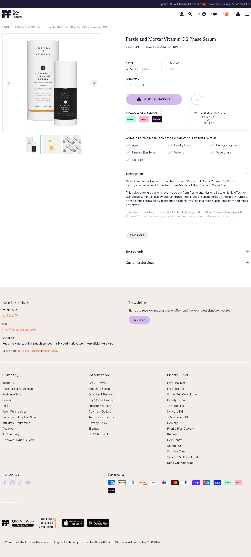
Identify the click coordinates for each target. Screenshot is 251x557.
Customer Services (140, 263)
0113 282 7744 (11, 315)
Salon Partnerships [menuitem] (14, 411)
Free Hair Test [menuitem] (176, 389)
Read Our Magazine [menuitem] (180, 463)
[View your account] (182, 14)
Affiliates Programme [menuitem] (16, 423)
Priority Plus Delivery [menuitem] (180, 428)
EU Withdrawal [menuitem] (98, 434)
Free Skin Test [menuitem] (176, 383)
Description (134, 174)
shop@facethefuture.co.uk (19, 329)
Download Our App (205, 4)
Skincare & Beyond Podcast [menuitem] (185, 457)
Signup (139, 319)
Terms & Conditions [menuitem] (101, 417)
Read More (137, 235)
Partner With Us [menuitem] (12, 394)
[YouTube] (28, 482)
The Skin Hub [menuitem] (175, 406)
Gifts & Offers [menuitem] (98, 383)
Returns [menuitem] (172, 434)
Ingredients (135, 251)
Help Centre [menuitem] (174, 440)
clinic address (31, 351)
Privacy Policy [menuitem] (98, 423)
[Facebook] (4, 482)
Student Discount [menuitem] (100, 389)
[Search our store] (190, 14)
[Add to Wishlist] (196, 99)
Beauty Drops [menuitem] (176, 400)
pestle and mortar (28, 26)
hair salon (50, 351)
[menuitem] (4, 482)
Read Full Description (162, 46)
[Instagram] (12, 482)
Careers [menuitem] (7, 400)
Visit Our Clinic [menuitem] (176, 451)
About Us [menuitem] (8, 383)
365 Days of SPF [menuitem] (178, 417)
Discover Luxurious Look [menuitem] (18, 440)
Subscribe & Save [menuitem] (100, 406)
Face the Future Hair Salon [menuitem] (19, 417)
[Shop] (247, 14)
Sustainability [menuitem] (10, 434)
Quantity (132, 79)
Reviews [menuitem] (7, 428)
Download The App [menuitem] (101, 394)
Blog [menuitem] (5, 406)
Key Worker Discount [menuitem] (102, 400)
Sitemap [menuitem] (94, 428)
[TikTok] (20, 482)
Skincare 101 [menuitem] (175, 411)
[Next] (94, 83)
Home (6, 26)
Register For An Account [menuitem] (18, 389)
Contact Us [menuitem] (174, 446)
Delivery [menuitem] (172, 423)
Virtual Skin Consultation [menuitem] (182, 394)
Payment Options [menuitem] (100, 411)
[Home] (5, 523)
